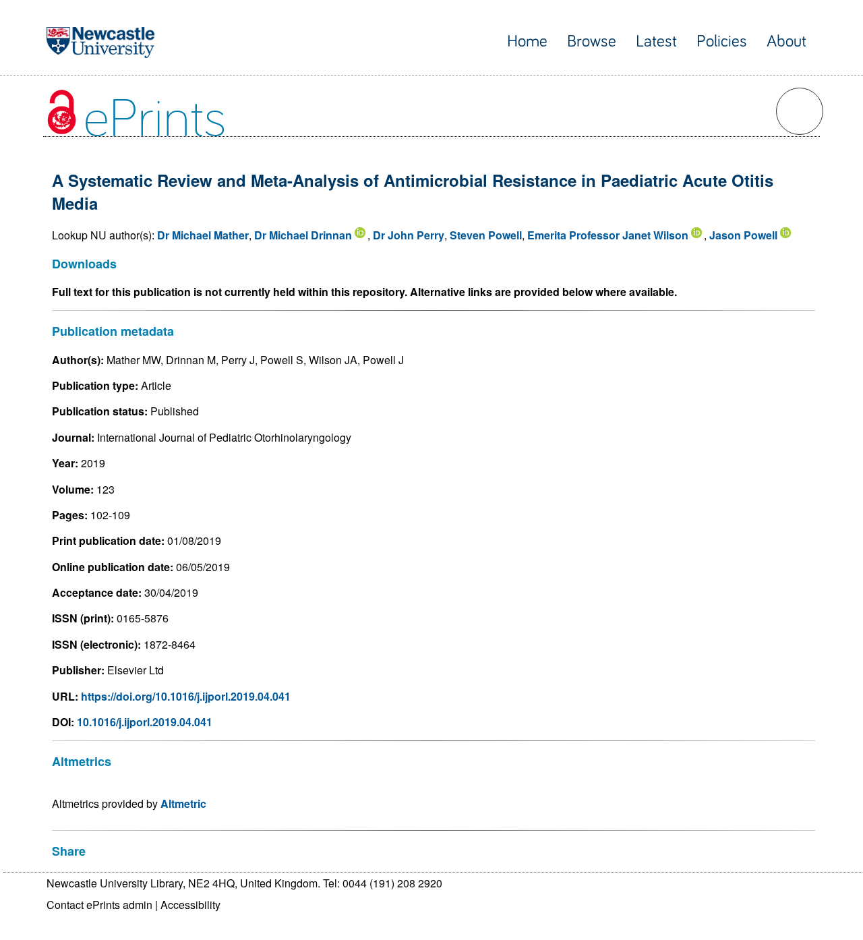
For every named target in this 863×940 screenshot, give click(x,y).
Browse (591, 41)
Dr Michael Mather (203, 235)
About (786, 41)
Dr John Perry (408, 235)
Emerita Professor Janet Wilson (607, 235)
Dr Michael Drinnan (303, 235)
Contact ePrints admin (99, 904)
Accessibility (190, 904)
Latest (656, 41)
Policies (721, 41)
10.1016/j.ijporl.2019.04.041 (144, 722)
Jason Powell (743, 235)
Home (527, 41)
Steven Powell (486, 235)
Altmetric (183, 803)
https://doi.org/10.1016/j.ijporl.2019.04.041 (186, 696)
